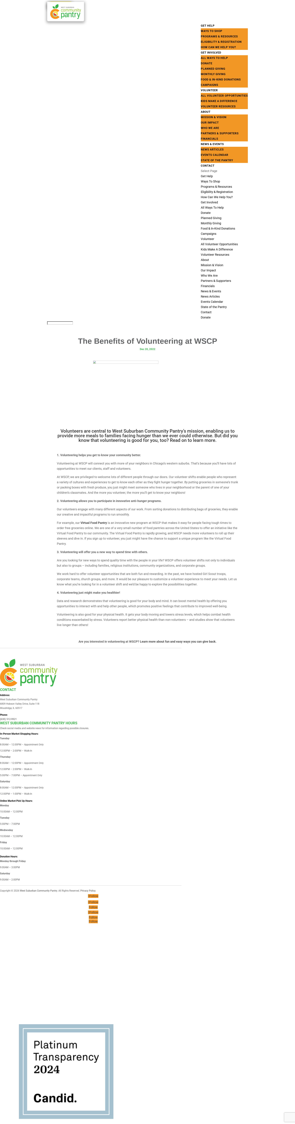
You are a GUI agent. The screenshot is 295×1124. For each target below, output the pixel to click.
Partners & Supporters (220, 133)
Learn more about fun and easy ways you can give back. (178, 641)
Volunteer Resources (218, 106)
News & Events (212, 144)
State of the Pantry (217, 160)
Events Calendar (214, 154)
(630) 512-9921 (8, 719)
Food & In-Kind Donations (221, 79)
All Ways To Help (214, 58)
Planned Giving (213, 68)
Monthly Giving (213, 74)
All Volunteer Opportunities (224, 95)
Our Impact (210, 122)
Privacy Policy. (88, 890)
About (205, 111)
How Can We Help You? (218, 47)
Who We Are (210, 128)
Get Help (208, 25)
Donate (206, 63)
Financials (209, 138)
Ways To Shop (211, 31)
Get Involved (211, 52)
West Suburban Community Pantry (38, 890)
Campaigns (209, 84)
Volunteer (209, 90)
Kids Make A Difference (219, 101)
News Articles (212, 149)
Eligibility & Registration (221, 41)
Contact (207, 165)
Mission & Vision (213, 117)
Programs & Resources (219, 36)
